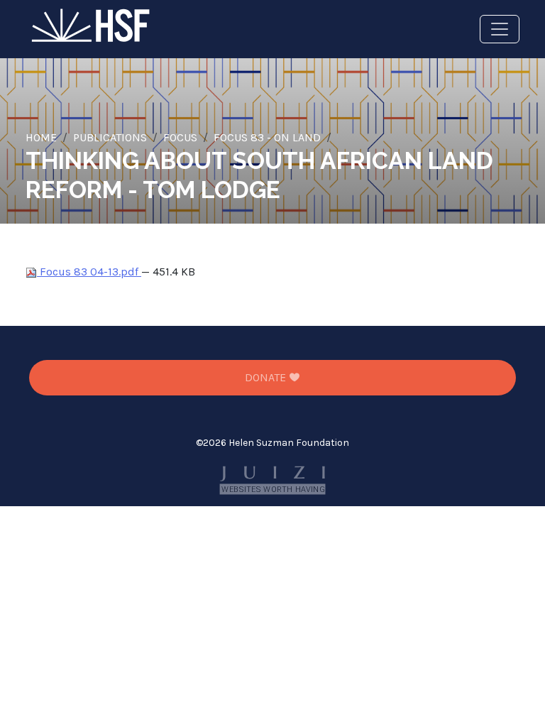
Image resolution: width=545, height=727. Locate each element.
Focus (180, 137)
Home (41, 137)
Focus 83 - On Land (267, 137)
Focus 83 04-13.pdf (89, 271)
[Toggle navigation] (499, 29)
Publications (110, 137)
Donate (267, 377)
